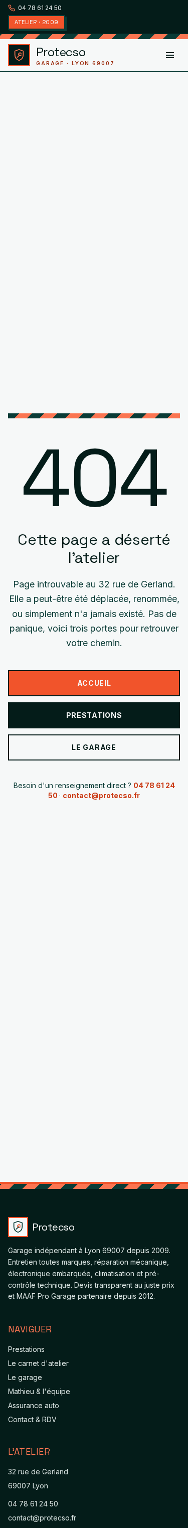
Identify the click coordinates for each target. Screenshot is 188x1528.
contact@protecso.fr (101, 795)
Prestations (94, 715)
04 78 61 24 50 (40, 8)
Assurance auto (33, 1405)
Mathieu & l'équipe (39, 1391)
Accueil (94, 683)
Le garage (94, 747)
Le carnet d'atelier (38, 1363)
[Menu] (170, 55)
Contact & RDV (32, 1419)
